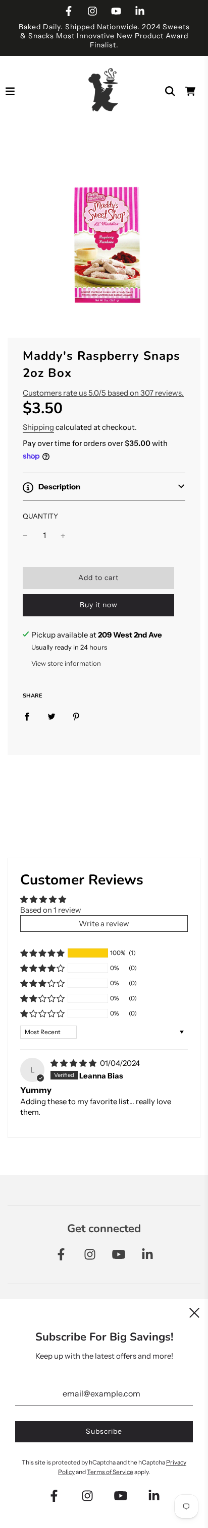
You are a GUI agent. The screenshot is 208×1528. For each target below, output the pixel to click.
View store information (66, 663)
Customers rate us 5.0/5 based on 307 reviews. (103, 393)
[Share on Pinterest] (76, 716)
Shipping (38, 427)
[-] (25, 536)
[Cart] (190, 91)
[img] (74, 1063)
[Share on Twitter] (51, 716)
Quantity (40, 516)
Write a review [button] (104, 923)
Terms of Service (110, 1472)
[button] (104, 486)
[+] (63, 536)
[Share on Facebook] (26, 716)
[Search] (170, 91)
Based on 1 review (50, 910)
